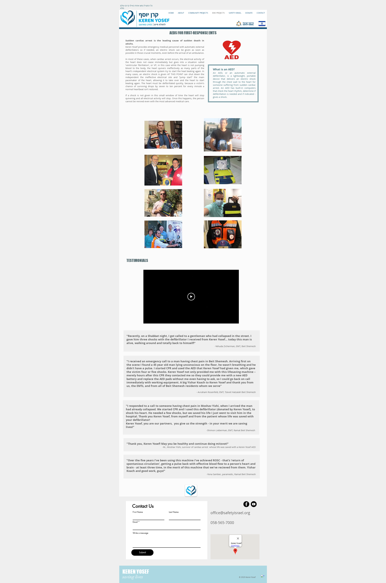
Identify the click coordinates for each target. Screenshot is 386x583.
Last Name (174, 512)
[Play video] (191, 296)
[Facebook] (246, 504)
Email (135, 522)
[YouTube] (254, 504)
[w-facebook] (262, 576)
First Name (138, 512)
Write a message (140, 533)
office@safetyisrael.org (230, 512)
